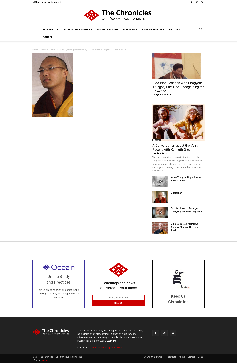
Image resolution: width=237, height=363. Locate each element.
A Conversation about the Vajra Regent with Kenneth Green (175, 147)
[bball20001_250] (52, 116)
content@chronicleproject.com (106, 347)
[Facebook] (191, 2)
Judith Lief (176, 193)
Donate (47, 37)
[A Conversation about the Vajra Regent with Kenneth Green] (178, 122)
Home (35, 49)
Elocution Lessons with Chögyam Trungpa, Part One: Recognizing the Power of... (178, 87)
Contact (191, 356)
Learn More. (112, 340)
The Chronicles (159, 153)
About (182, 356)
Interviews (130, 29)
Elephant (45, 360)
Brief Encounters (153, 29)
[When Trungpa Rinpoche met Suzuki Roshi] (160, 181)
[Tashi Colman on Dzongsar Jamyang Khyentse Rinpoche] (160, 212)
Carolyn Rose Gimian (162, 94)
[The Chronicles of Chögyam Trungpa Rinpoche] (118, 15)
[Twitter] (202, 2)
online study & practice (48, 2)
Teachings (49, 29)
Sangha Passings (107, 29)
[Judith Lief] (160, 197)
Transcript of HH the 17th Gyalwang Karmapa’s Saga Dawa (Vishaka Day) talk (75, 49)
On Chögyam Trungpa (76, 29)
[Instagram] (196, 2)
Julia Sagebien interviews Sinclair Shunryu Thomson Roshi (185, 227)
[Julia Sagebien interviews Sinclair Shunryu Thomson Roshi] (160, 228)
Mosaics (156, 140)
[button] (201, 29)
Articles (174, 29)
